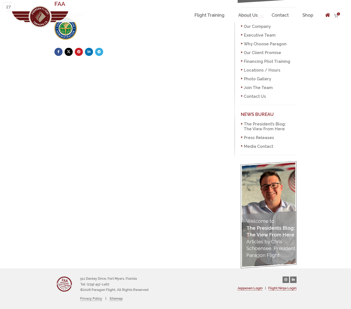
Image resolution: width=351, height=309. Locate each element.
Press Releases (259, 137)
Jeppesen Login (250, 288)
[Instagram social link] (286, 279)
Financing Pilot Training (267, 61)
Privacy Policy (91, 298)
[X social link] (69, 52)
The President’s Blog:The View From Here (265, 126)
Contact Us (255, 96)
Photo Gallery (257, 78)
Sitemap (116, 298)
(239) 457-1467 (98, 284)
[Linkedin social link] (89, 52)
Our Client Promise (262, 52)
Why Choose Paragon (265, 43)
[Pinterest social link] (79, 52)
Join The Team (258, 87)
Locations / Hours (262, 70)
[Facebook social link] (58, 52)
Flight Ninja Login (282, 288)
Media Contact (258, 146)
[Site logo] (40, 16)
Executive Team (260, 35)
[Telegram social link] (99, 52)
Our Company (257, 26)
